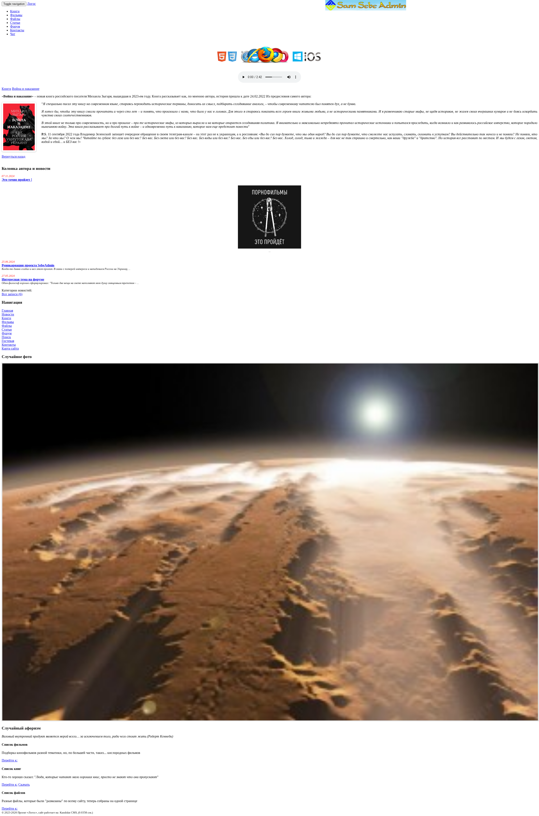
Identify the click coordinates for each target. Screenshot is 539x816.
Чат (12, 34)
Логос (31, 3)
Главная (7, 310)
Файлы (15, 19)
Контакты (17, 30)
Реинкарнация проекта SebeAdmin (28, 265)
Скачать (24, 784)
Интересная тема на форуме (23, 279)
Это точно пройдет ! (17, 179)
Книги (15, 11)
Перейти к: (9, 760)
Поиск (6, 337)
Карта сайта (10, 348)
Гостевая (8, 341)
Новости (8, 314)
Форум (15, 26)
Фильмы (16, 15)
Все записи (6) (12, 294)
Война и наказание (25, 89)
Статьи (15, 22)
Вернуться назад (13, 156)
